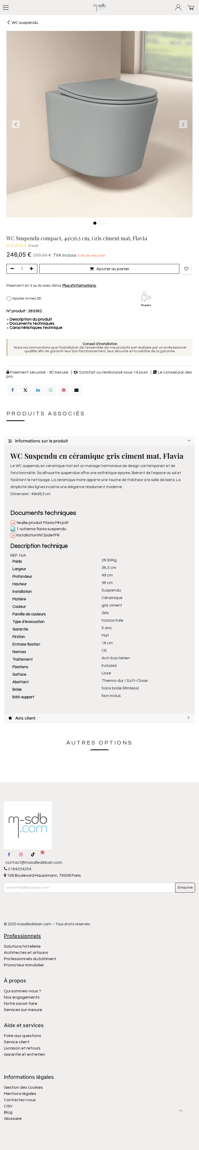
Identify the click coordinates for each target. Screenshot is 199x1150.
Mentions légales (20, 1094)
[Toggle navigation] (5, 7)
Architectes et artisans (26, 952)
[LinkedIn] (38, 390)
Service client (17, 1042)
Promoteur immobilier (24, 965)
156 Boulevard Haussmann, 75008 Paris (43, 875)
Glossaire (13, 1118)
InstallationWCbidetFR (38, 535)
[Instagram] (21, 854)
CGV (8, 1106)
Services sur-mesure (23, 1010)
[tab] (99, 441)
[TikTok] (33, 854)
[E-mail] (76, 390)
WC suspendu (25, 23)
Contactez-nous (20, 1100)
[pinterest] (42, 854)
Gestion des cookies (23, 1087)
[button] (15, 124)
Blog (8, 1112)
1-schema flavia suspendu (41, 529)
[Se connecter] (178, 7)
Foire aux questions (22, 1036)
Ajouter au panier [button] (112, 269)
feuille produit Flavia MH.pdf (42, 523)
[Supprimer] (11, 269)
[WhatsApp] (51, 390)
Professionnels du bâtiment (30, 959)
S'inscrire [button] (185, 887)
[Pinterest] (64, 390)
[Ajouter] (32, 269)
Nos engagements (22, 997)
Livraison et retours (22, 1048)
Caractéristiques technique (34, 327)
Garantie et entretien (24, 1054)
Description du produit (29, 319)
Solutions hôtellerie (22, 946)
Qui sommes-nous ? (22, 991)
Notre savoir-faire (20, 1003)
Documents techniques (30, 323)
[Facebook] (12, 390)
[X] (25, 390)
